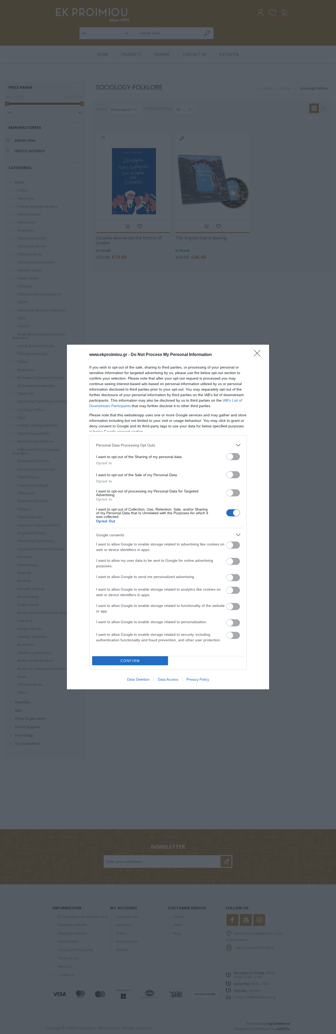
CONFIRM (130, 661)
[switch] (233, 456)
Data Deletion (138, 679)
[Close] (259, 355)
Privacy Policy (197, 679)
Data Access (168, 679)
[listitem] (168, 445)
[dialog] (168, 517)
